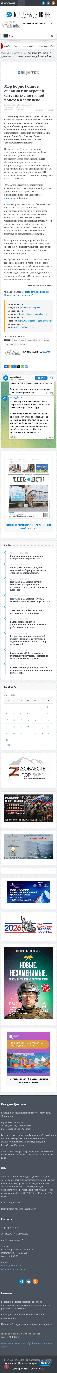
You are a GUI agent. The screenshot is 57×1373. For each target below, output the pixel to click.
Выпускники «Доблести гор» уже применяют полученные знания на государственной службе (29, 656)
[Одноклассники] (10, 366)
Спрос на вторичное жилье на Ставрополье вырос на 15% (26, 557)
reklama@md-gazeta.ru (13, 1269)
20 (28, 726)
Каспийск (9, 344)
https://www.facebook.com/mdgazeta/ (35, 320)
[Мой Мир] (14, 366)
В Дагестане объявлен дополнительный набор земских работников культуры (28, 624)
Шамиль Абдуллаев (26, 105)
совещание (21, 344)
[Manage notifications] (6, 1366)
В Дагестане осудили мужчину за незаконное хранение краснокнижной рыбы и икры (31, 670)
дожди (46, 340)
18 (14, 726)
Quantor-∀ (10, 1363)
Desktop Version (20, 1368)
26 (21, 733)
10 (7, 720)
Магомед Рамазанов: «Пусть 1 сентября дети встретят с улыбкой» (30, 600)
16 (48, 720)
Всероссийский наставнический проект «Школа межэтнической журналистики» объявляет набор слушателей (28, 640)
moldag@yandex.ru (11, 1265)
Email (50, 110)
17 (7, 726)
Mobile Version (37, 1368)
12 (21, 720)
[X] (18, 366)
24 (7, 733)
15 (41, 720)
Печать (39, 110)
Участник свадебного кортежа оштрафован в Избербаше (27, 611)
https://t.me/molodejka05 (29, 307)
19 (21, 726)
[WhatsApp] (22, 366)
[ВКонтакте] (6, 366)
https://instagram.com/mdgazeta (32, 314)
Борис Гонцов (19, 340)
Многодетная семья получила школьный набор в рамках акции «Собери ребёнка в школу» (28, 570)
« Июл (7, 744)
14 (34, 720)
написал (8, 198)
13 (28, 720)
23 (48, 726)
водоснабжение (34, 340)
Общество (19, 109)
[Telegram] (26, 366)
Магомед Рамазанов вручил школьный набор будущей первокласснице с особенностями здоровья (29, 585)
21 (34, 726)
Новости (10, 109)
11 (14, 720)
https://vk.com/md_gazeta (22, 327)
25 (14, 733)
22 (41, 726)
